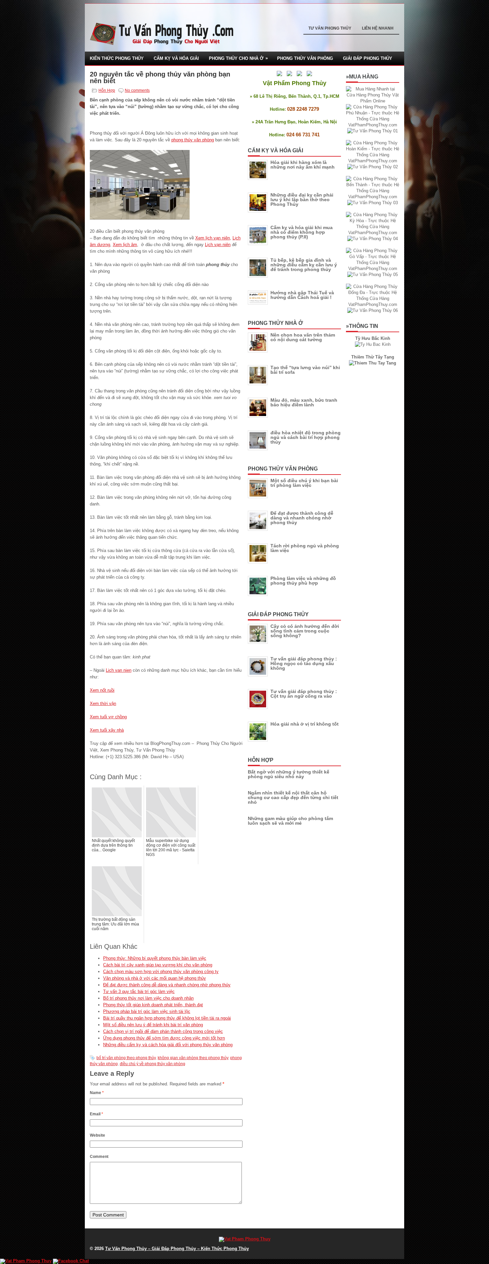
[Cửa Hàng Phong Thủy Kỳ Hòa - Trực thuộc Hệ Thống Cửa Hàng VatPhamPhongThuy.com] (372, 232)
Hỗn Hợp (106, 90)
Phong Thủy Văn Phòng (305, 58)
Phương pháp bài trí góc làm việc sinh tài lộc (146, 1011)
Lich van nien (118, 670)
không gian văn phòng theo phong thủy (193, 1057)
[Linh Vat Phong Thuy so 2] (372, 362)
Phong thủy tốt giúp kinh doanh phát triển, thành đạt (153, 1004)
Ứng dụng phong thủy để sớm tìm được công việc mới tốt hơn (164, 1038)
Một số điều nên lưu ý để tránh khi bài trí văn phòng (153, 1024)
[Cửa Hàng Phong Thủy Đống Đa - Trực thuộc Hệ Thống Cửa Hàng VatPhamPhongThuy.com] (372, 304)
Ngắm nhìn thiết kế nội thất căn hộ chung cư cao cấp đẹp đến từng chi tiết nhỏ (293, 797)
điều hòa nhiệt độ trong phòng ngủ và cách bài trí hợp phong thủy (305, 437)
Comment (99, 1156)
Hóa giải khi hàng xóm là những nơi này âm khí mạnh (302, 165)
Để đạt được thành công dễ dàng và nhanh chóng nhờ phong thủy (167, 984)
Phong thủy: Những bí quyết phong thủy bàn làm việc (154, 958)
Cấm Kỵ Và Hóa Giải (176, 58)
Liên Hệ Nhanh (378, 28)
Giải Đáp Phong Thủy (367, 58)
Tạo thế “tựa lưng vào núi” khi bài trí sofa (305, 370)
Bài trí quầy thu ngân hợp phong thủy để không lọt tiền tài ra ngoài (167, 1018)
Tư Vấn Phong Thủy (329, 28)
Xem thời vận (103, 703)
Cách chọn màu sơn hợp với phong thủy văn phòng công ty (161, 971)
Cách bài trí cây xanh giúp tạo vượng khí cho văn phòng (157, 964)
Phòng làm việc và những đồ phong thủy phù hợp (303, 581)
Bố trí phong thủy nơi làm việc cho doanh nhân (148, 998)
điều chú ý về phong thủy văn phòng (152, 1063)
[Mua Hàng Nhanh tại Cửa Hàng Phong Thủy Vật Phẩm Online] (372, 100)
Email (96, 1114)
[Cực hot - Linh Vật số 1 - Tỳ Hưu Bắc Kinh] (373, 344)
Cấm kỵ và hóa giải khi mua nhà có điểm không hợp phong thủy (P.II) (301, 232)
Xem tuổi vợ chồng (108, 716)
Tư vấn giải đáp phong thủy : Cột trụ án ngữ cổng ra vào (303, 694)
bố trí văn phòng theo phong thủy (126, 1057)
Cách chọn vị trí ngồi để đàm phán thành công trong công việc (163, 1031)
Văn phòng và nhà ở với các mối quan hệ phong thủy (154, 978)
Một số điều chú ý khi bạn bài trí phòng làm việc (304, 483)
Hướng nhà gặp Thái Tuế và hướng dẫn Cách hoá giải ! (302, 295)
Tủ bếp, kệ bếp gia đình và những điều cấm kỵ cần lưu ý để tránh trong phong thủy (303, 264)
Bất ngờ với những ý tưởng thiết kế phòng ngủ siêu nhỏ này (288, 774)
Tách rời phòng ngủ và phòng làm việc (304, 548)
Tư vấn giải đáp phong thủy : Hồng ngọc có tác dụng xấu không (303, 663)
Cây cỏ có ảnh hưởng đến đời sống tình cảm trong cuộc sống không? (304, 631)
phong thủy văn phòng (192, 139)
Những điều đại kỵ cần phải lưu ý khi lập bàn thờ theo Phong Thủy (301, 199)
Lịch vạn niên (218, 244)
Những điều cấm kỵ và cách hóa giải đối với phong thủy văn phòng (168, 1044)
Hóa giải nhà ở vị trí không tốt (304, 724)
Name (97, 1092)
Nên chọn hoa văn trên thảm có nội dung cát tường (302, 337)
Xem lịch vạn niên (212, 237)
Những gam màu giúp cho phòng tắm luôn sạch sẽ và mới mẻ (290, 821)
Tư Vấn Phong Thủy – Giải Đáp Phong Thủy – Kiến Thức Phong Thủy (177, 1248)
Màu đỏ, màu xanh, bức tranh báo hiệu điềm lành (303, 402)
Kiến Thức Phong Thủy (117, 58)
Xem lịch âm (125, 244)
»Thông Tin (362, 326)
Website (97, 1135)
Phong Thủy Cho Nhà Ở (238, 58)
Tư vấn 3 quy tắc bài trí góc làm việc (139, 991)
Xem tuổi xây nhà (107, 730)
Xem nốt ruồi (102, 690)
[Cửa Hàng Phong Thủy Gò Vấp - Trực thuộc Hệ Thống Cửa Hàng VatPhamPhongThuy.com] (372, 268)
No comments (137, 90)
